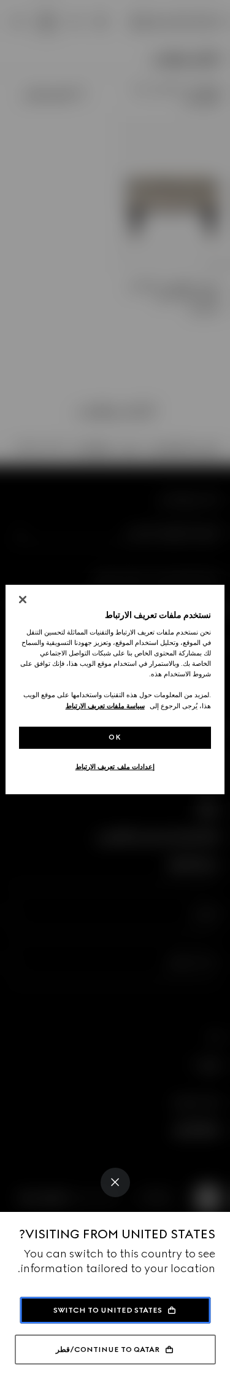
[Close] (115, 1182)
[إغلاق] (22, 599)
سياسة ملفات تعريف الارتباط (105, 705)
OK (115, 737)
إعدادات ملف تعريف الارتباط (115, 766)
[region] (115, 690)
